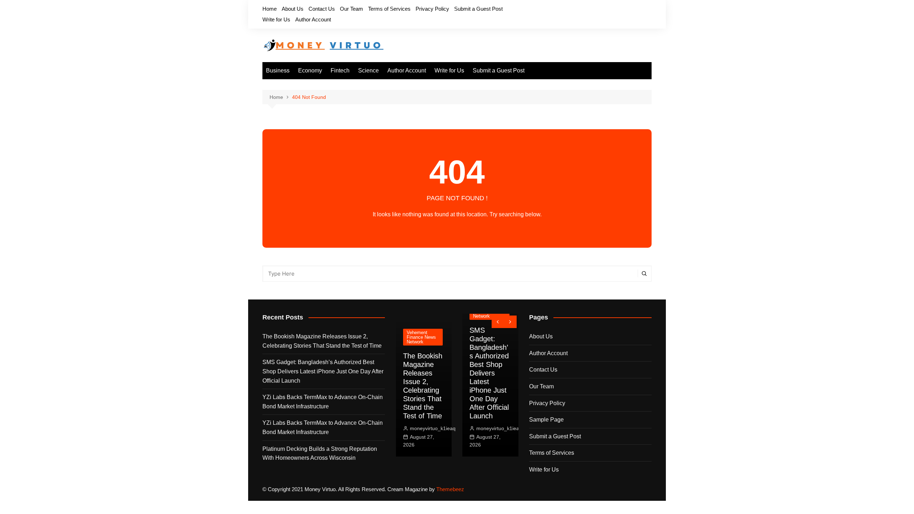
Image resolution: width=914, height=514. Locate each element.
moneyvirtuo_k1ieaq (433, 428)
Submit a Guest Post (478, 9)
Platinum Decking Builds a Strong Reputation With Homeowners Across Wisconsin (319, 453)
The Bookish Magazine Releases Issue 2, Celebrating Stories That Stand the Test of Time (322, 341)
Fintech (340, 70)
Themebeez (450, 489)
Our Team (351, 9)
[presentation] (498, 322)
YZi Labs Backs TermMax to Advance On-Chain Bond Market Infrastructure (322, 401)
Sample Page (546, 420)
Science (368, 70)
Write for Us (276, 19)
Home (269, 9)
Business (278, 70)
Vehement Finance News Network (421, 337)
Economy (310, 70)
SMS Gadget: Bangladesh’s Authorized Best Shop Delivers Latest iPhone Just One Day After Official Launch (322, 371)
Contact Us (321, 9)
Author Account (313, 19)
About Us (292, 9)
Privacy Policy (432, 9)
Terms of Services (389, 9)
